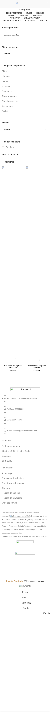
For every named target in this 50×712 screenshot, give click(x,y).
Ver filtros (9, 162)
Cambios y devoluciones (13, 478)
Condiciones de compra (13, 483)
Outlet (5, 111)
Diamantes (7, 91)
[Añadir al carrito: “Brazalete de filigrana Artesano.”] (13, 359)
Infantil (5, 81)
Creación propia (9, 96)
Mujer (4, 71)
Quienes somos (9, 503)
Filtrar (7, 54)
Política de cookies (11, 493)
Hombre (6, 76)
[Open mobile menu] (3, 4)
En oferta (9, 147)
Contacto (6, 488)
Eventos (6, 86)
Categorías (25, 10)
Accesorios (7, 106)
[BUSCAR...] (45, 35)
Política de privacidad (12, 498)
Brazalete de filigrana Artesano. (13, 366)
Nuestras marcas (10, 101)
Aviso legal (7, 473)
